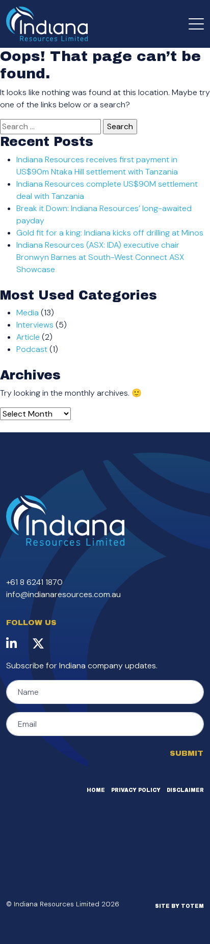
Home (96, 790)
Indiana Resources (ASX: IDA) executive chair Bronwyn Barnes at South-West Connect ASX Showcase (100, 257)
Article (28, 337)
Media (27, 312)
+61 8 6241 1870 (34, 582)
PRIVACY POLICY (136, 790)
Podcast (31, 349)
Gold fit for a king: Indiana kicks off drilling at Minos (109, 232)
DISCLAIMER (185, 790)
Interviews (35, 324)
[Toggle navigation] (196, 24)
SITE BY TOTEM (179, 906)
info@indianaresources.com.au (63, 594)
